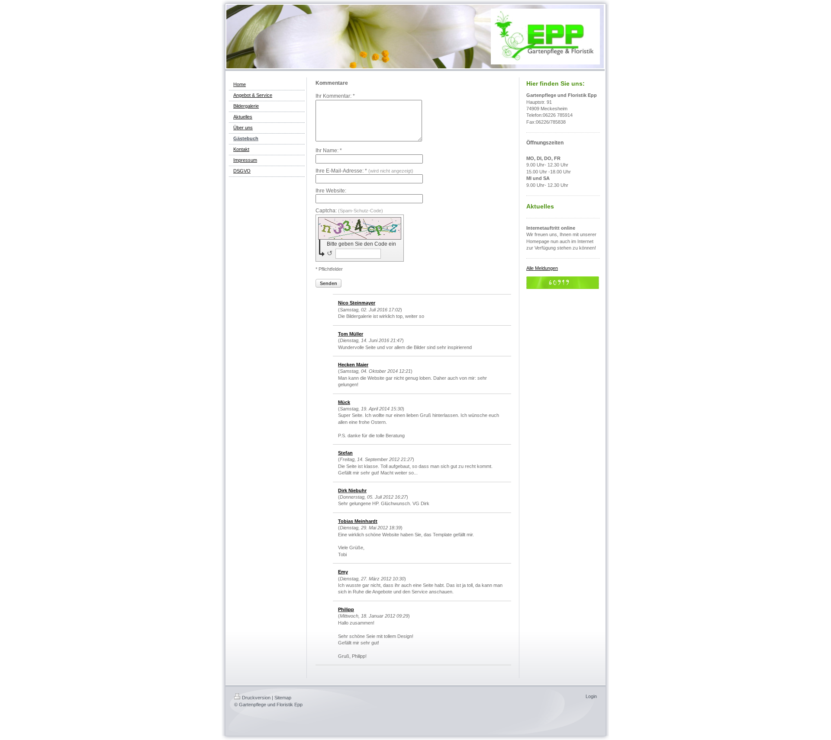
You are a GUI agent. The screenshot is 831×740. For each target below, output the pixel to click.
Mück (344, 402)
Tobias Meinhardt (357, 521)
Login (591, 696)
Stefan (345, 452)
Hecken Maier (353, 364)
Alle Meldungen (542, 268)
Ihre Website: (331, 191)
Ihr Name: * (329, 150)
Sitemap (282, 697)
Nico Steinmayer (356, 302)
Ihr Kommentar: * (335, 96)
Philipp (346, 609)
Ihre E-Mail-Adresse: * (364, 171)
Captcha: (349, 211)
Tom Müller (350, 333)
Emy (343, 571)
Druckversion (256, 697)
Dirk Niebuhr (352, 490)
